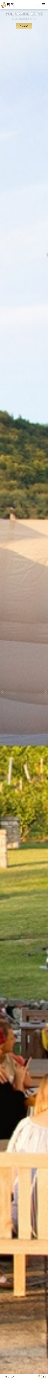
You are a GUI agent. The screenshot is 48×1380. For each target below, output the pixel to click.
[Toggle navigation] (43, 5)
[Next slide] (45, 691)
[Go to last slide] (2, 691)
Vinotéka (9, 1377)
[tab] (20, 1370)
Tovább (24, 26)
